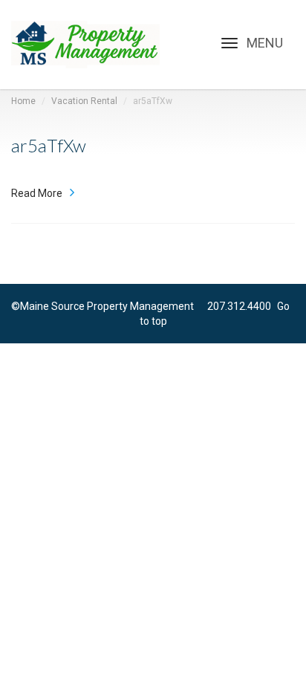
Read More (36, 193)
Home (23, 101)
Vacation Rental (84, 101)
